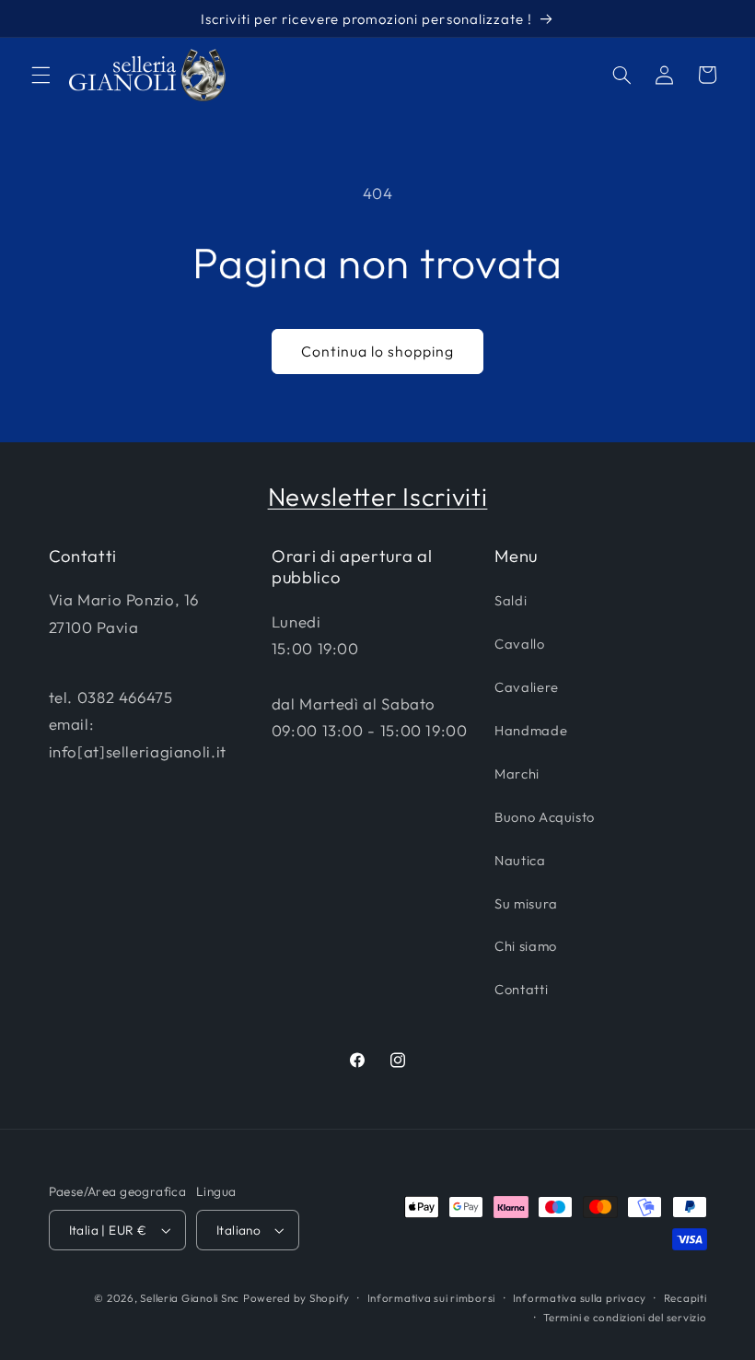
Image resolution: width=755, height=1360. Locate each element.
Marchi (517, 773)
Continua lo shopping (378, 351)
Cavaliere (526, 687)
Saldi (510, 600)
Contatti (521, 989)
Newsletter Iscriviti (378, 496)
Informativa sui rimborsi (431, 1298)
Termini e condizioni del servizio (624, 1317)
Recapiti (685, 1298)
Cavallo (519, 643)
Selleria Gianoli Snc (189, 1298)
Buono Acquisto (544, 817)
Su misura (526, 903)
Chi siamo (525, 946)
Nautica (519, 860)
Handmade (530, 730)
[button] (40, 74)
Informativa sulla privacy (579, 1298)
